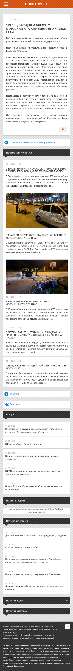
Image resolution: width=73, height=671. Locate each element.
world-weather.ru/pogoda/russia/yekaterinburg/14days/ (36, 509)
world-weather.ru (37, 512)
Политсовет (36, 4)
